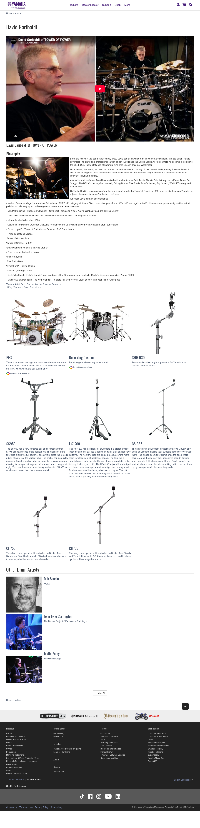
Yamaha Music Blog (156, 758)
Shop (118, 4)
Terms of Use (26, 807)
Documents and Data (109, 758)
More (127, 4)
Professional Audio (14, 767)
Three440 (152, 761)
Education (57, 744)
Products (73, 4)
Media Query (58, 733)
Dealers (56, 767)
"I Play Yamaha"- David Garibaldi (22, 287)
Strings (9, 748)
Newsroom (58, 736)
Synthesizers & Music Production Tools (22, 758)
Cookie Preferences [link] (16, 785)
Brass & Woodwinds (14, 745)
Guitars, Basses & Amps (16, 739)
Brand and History (155, 748)
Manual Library (106, 751)
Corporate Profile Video (158, 736)
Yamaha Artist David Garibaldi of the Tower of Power (32, 284)
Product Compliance (109, 736)
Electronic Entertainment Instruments (21, 761)
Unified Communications (16, 773)
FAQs (102, 739)
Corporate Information (157, 733)
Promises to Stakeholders (158, 745)
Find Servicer (106, 745)
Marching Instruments (15, 754)
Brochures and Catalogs (110, 748)
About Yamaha (153, 728)
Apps (8, 770)
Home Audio (11, 764)
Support (106, 4)
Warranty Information (109, 742)
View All (101, 692)
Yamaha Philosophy (156, 742)
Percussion (11, 751)
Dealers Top (58, 771)
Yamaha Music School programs (67, 748)
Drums (9, 742)
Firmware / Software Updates (112, 754)
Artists (56, 759)
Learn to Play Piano (61, 751)
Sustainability (153, 754)
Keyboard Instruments (15, 736)
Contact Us (105, 733)
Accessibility (56, 807)
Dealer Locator (90, 4)
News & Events (59, 728)
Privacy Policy (41, 807)
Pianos (9, 733)
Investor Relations (155, 751)
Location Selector (15, 779)
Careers (151, 739)
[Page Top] (185, 706)
